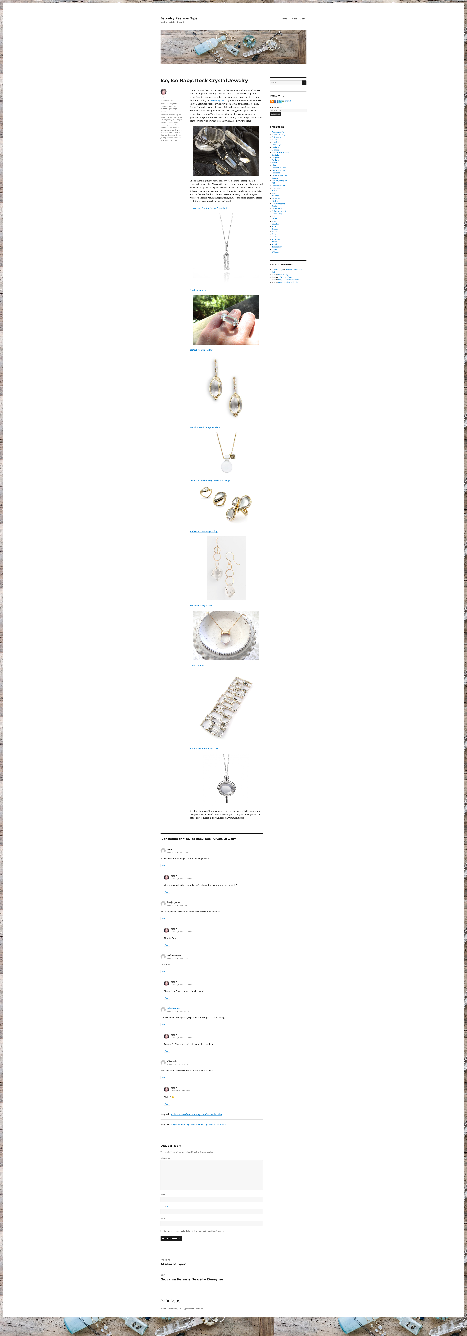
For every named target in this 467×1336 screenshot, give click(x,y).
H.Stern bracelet (197, 665)
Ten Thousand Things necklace (205, 427)
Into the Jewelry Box (280, 181)
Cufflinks (275, 155)
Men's (274, 191)
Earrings (164, 106)
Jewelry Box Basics (279, 186)
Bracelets (164, 104)
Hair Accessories (278, 170)
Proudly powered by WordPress (191, 1309)
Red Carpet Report (279, 211)
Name (164, 1195)
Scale (274, 221)
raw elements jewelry (169, 130)
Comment (166, 1158)
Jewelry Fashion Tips (179, 18)
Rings (174, 109)
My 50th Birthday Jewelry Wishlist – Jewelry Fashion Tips (198, 1124)
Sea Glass (275, 224)
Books (274, 140)
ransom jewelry (173, 127)
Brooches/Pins (277, 145)
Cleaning (275, 150)
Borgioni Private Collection (288, 280)
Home (284, 19)
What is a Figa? (284, 275)
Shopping (275, 229)
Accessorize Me (278, 132)
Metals (274, 193)
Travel (274, 242)
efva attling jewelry (174, 117)
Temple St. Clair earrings (201, 350)
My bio (294, 19)
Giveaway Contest (279, 168)
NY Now (275, 201)
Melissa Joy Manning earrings (204, 531)
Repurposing (277, 214)
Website (165, 1219)
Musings (275, 196)
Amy (162, 97)
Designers (173, 104)
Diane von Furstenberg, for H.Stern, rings (210, 480)
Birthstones (276, 137)
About (303, 19)
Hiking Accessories (279, 175)
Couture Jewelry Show (280, 152)
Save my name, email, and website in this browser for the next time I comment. (194, 1231)
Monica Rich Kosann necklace (204, 748)
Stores (274, 237)
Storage (275, 234)
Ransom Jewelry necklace (202, 605)
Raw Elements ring (199, 290)
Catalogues (276, 147)
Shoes (274, 226)
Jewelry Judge (277, 188)
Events (274, 163)
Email (164, 1207)
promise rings (277, 270)
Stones (163, 111)
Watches (275, 252)
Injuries (275, 178)
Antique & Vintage (279, 135)
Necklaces (172, 106)
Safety (274, 219)
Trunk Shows (277, 247)
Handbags (276, 173)
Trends (275, 244)
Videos (274, 249)
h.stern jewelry (166, 120)
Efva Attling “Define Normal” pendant (208, 208)
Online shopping (278, 204)
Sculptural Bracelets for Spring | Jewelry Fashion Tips (196, 1114)
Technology (276, 239)
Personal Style (166, 109)
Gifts (274, 165)
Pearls (274, 206)
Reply (164, 865)
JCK (273, 183)
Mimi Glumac (173, 1008)
